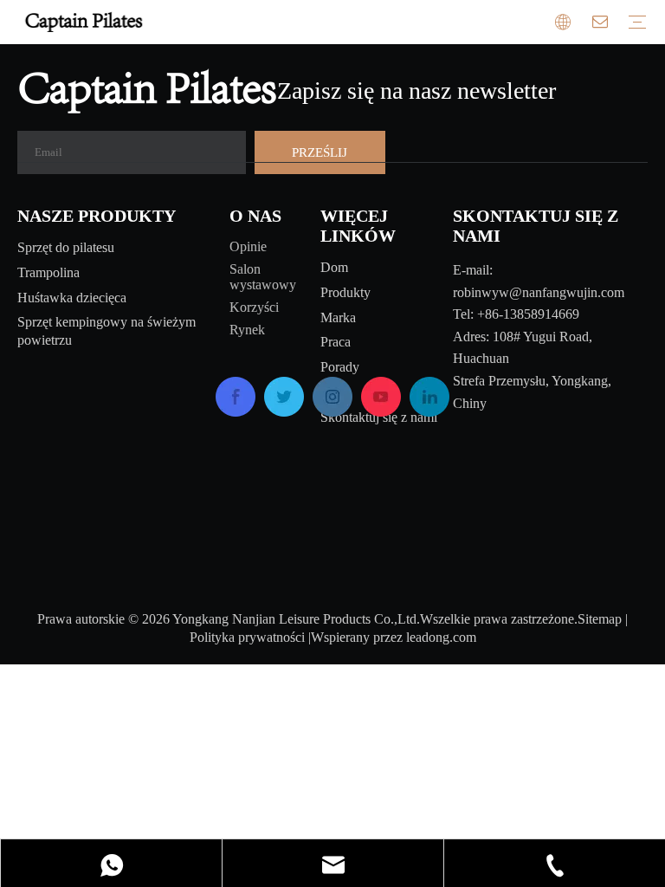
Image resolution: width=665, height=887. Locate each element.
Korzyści (254, 307)
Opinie (248, 246)
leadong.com (441, 637)
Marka (338, 317)
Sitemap (600, 619)
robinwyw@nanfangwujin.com (538, 292)
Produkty (345, 292)
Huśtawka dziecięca (71, 297)
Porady (339, 366)
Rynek (247, 329)
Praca (335, 341)
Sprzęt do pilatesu (65, 247)
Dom (334, 267)
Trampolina (48, 272)
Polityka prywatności (247, 637)
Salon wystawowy (262, 277)
